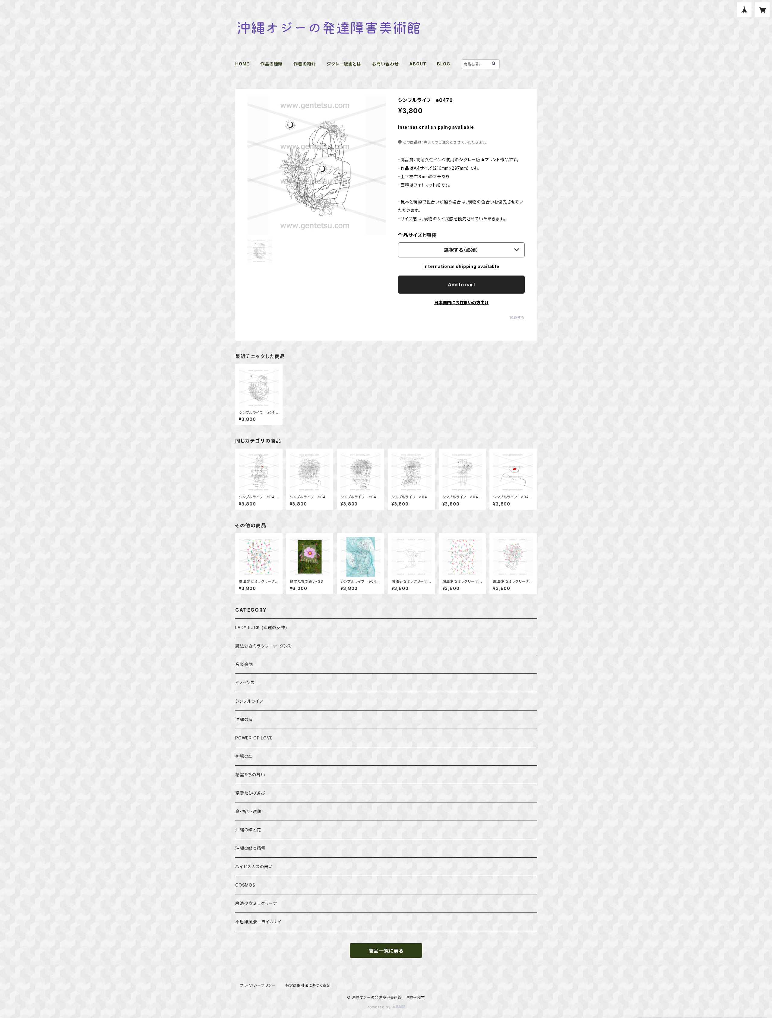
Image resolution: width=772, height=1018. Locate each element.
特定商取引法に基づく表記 (308, 985)
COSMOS (245, 884)
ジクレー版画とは (344, 63)
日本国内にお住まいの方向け (461, 302)
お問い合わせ (385, 63)
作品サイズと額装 (417, 235)
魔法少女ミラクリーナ (256, 903)
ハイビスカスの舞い (254, 866)
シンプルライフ (249, 701)
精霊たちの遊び (250, 793)
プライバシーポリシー (258, 985)
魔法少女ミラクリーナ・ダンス (263, 645)
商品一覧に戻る (386, 951)
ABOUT (417, 63)
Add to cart (461, 285)
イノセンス (245, 682)
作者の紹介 (304, 63)
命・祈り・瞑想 (248, 811)
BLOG (443, 63)
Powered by (379, 1007)
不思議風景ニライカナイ (258, 921)
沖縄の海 (244, 719)
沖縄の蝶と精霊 (250, 848)
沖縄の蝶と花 (248, 829)
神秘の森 (244, 756)
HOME (242, 63)
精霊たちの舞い (250, 774)
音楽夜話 (244, 664)
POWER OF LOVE (254, 737)
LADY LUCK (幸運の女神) (261, 627)
